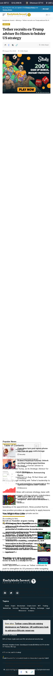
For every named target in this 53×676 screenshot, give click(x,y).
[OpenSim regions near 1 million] (9, 488)
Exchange (23, 466)
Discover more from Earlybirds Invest (24, 459)
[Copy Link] (17, 45)
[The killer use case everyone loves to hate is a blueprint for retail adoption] (44, 560)
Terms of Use (7, 10)
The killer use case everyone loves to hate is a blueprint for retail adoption (17, 561)
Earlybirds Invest (11, 527)
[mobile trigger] (5, 14)
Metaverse (23, 488)
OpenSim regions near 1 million (31, 485)
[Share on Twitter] (13, 45)
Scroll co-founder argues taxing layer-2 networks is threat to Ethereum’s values (18, 524)
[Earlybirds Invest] (19, 14)
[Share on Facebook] (9, 45)
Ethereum (22, 478)
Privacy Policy (30, 8)
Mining (6, 24)
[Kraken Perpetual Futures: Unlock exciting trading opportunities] (9, 464)
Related (12, 457)
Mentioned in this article (25, 451)
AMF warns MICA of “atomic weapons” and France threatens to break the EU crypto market (33, 499)
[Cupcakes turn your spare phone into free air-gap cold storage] (9, 452)
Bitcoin (21, 503)
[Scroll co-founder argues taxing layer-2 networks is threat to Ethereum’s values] (44, 523)
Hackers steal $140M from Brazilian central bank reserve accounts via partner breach (17, 536)
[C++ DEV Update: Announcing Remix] (9, 476)
